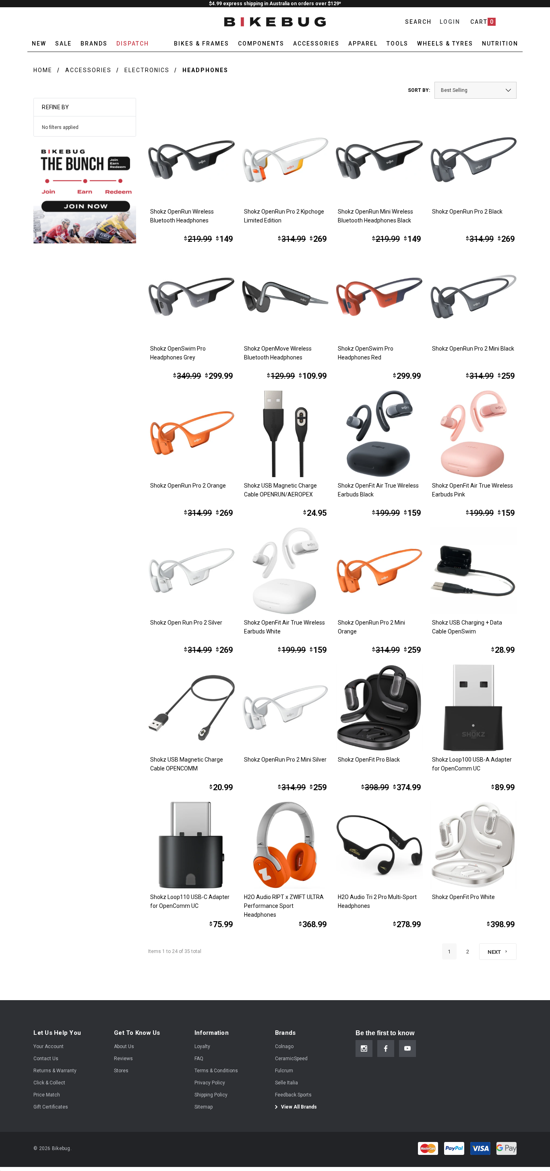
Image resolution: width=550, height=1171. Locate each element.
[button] (84, 192)
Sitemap (203, 1107)
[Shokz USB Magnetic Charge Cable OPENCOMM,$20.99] (191, 707)
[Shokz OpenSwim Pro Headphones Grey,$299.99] (191, 296)
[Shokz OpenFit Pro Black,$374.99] (379, 707)
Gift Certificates (50, 1107)
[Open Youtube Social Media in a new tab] (407, 1048)
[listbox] (475, 90)
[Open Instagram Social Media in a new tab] (364, 1048)
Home (42, 70)
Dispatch (132, 43)
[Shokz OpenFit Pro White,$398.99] (473, 844)
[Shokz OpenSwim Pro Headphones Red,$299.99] (379, 296)
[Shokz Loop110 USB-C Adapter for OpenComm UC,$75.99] (191, 844)
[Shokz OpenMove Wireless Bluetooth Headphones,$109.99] (285, 296)
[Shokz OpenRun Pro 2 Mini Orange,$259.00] (379, 570)
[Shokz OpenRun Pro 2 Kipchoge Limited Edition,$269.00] (285, 159)
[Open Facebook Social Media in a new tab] (385, 1048)
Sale (63, 43)
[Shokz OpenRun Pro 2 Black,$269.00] (473, 159)
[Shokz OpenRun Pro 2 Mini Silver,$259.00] (285, 707)
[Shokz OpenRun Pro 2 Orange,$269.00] (191, 433)
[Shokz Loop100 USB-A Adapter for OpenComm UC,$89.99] (473, 707)
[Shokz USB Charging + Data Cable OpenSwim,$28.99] (473, 570)
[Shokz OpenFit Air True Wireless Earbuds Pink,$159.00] (473, 433)
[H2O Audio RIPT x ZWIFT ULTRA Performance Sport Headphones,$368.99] (285, 844)
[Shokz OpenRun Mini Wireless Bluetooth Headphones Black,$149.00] (379, 159)
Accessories (88, 70)
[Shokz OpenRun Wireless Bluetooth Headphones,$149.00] (191, 159)
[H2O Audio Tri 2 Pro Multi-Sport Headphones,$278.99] (379, 844)
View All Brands (298, 1107)
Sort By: (419, 90)
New (39, 43)
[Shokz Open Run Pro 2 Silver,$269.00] (191, 570)
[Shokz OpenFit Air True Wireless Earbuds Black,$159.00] (379, 433)
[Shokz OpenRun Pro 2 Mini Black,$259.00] (473, 296)
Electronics (147, 70)
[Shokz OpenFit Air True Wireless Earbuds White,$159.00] (285, 570)
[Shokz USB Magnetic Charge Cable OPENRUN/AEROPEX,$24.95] (285, 433)
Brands (94, 43)
